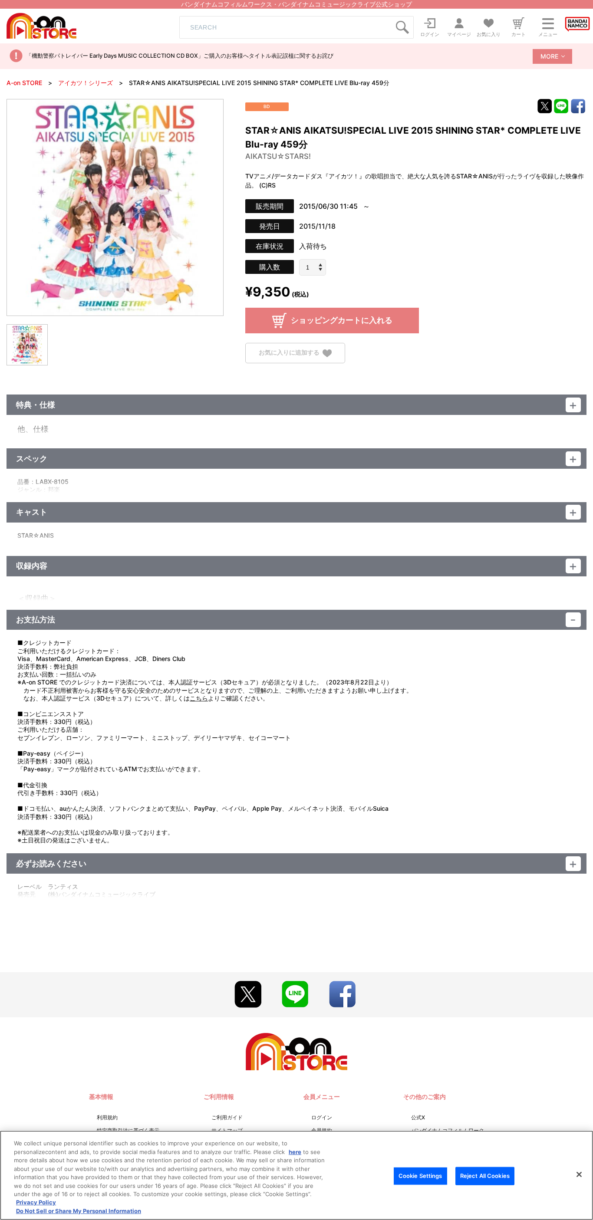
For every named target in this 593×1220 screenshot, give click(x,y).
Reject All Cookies (485, 1175)
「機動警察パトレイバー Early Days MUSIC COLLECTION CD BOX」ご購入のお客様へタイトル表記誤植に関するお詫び (179, 55)
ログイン (321, 1117)
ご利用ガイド (227, 1117)
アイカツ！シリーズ (85, 82)
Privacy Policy (36, 1202)
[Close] (579, 1174)
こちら (199, 698)
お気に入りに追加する (289, 352)
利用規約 (107, 1117)
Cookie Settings (420, 1175)
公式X (418, 1117)
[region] (296, 1175)
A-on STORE (24, 82)
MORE (549, 56)
